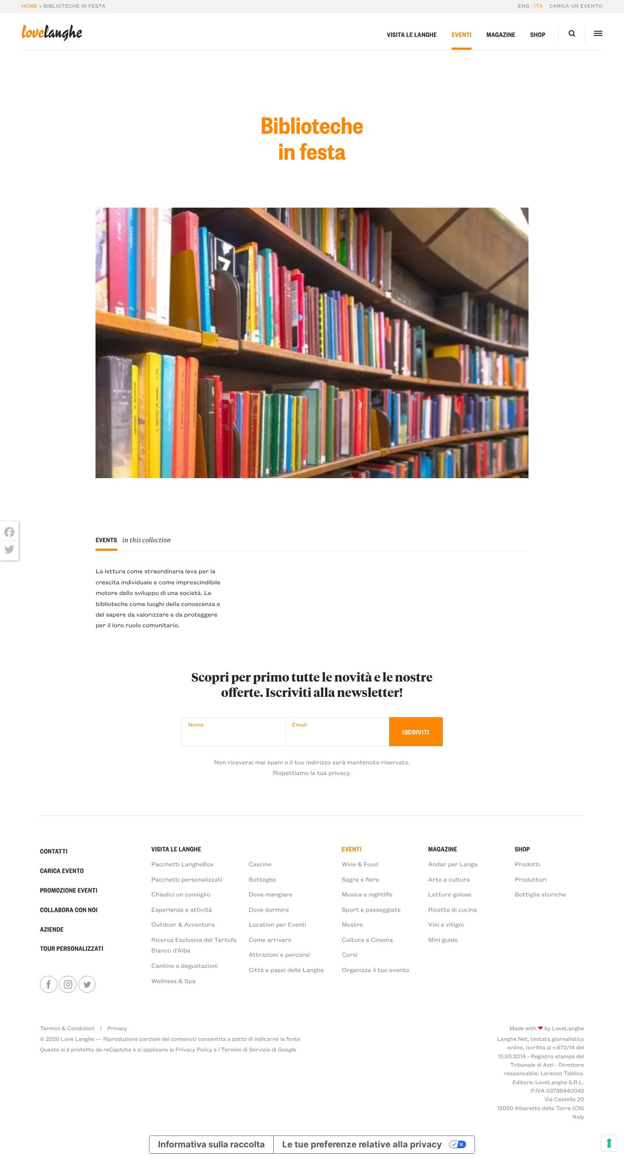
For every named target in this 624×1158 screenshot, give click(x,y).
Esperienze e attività (182, 909)
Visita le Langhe (412, 34)
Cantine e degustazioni (185, 965)
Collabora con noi (69, 909)
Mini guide (443, 939)
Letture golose (450, 894)
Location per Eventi (277, 924)
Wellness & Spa (174, 980)
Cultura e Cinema (367, 939)
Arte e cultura (449, 879)
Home (30, 6)
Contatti (53, 851)
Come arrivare (270, 939)
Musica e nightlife (367, 894)
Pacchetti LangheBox (183, 863)
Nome (196, 724)
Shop (537, 34)
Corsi (349, 954)
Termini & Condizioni (67, 1028)
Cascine (260, 863)
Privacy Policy (193, 1049)
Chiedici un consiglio (181, 894)
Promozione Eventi (68, 890)
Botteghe (262, 879)
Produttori (531, 879)
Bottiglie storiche (540, 894)
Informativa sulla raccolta (211, 1144)
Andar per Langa (453, 863)
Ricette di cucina (452, 909)
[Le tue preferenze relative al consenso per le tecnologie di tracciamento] (609, 1143)
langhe (52, 33)
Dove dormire (269, 909)
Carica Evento (62, 870)
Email (299, 724)
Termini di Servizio (245, 1049)
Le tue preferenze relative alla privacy (362, 1144)
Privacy (117, 1028)
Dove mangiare (270, 894)
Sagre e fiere (360, 879)
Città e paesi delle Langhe (286, 969)
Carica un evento (575, 6)
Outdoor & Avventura (183, 924)
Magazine (500, 34)
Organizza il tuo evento (375, 969)
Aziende (52, 929)
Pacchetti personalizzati (187, 879)
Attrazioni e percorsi (279, 954)
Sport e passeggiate (371, 909)
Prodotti (527, 863)
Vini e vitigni (446, 924)
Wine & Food (360, 863)
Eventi (462, 34)
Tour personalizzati (71, 948)
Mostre (352, 924)
